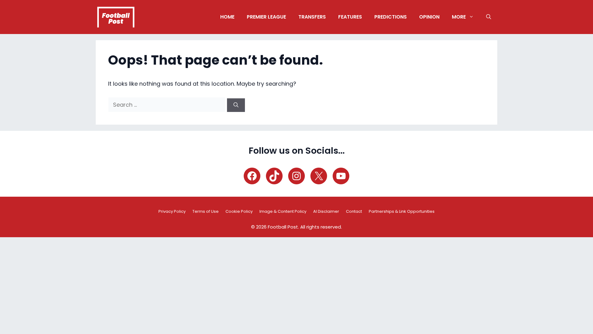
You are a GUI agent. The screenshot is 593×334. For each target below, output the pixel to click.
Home (227, 16)
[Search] (236, 105)
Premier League (266, 16)
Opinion (429, 16)
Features (350, 16)
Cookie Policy (239, 211)
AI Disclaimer (326, 211)
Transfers (312, 16)
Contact (354, 211)
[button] (488, 17)
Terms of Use (205, 211)
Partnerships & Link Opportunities (402, 211)
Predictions (390, 16)
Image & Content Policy (282, 211)
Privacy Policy (172, 211)
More (459, 16)
